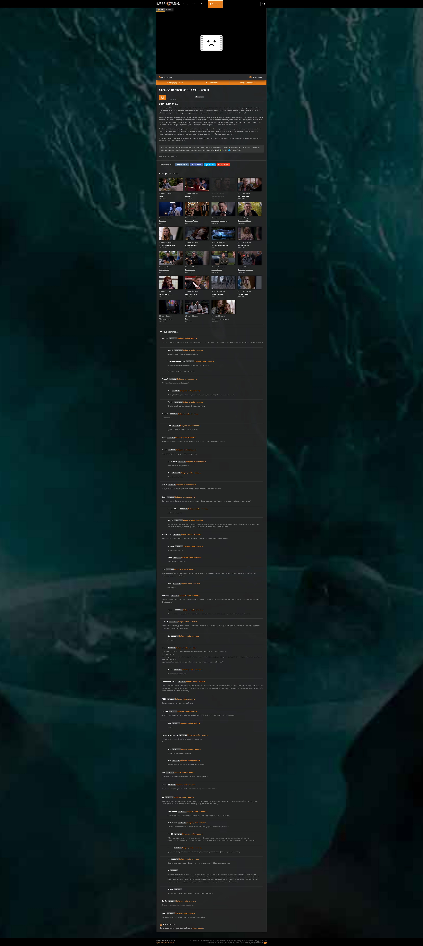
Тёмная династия (165, 319)
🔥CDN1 (161, 9)
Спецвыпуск (216, 4)
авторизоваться (198, 928)
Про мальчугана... (244, 245)
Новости (204, 4)
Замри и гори (164, 270)
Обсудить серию (166, 77)
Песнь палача (190, 270)
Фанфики (162, 221)
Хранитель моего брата (220, 319)
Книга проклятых (191, 294)
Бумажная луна (243, 196)
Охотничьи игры (191, 245)
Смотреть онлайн (189, 4)
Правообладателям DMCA (165, 943)
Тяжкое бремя (217, 270)
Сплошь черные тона (245, 270)
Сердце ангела (243, 294)
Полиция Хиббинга (244, 221)
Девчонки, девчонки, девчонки (220, 221)
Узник (187, 319)
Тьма (161, 196)
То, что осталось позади (167, 245)
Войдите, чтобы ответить (187, 338)
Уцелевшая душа (218, 196)
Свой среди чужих (165, 294)
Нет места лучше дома (220, 245)
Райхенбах (189, 196)
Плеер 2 (169, 9)
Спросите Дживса (191, 221)
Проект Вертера (217, 294)
